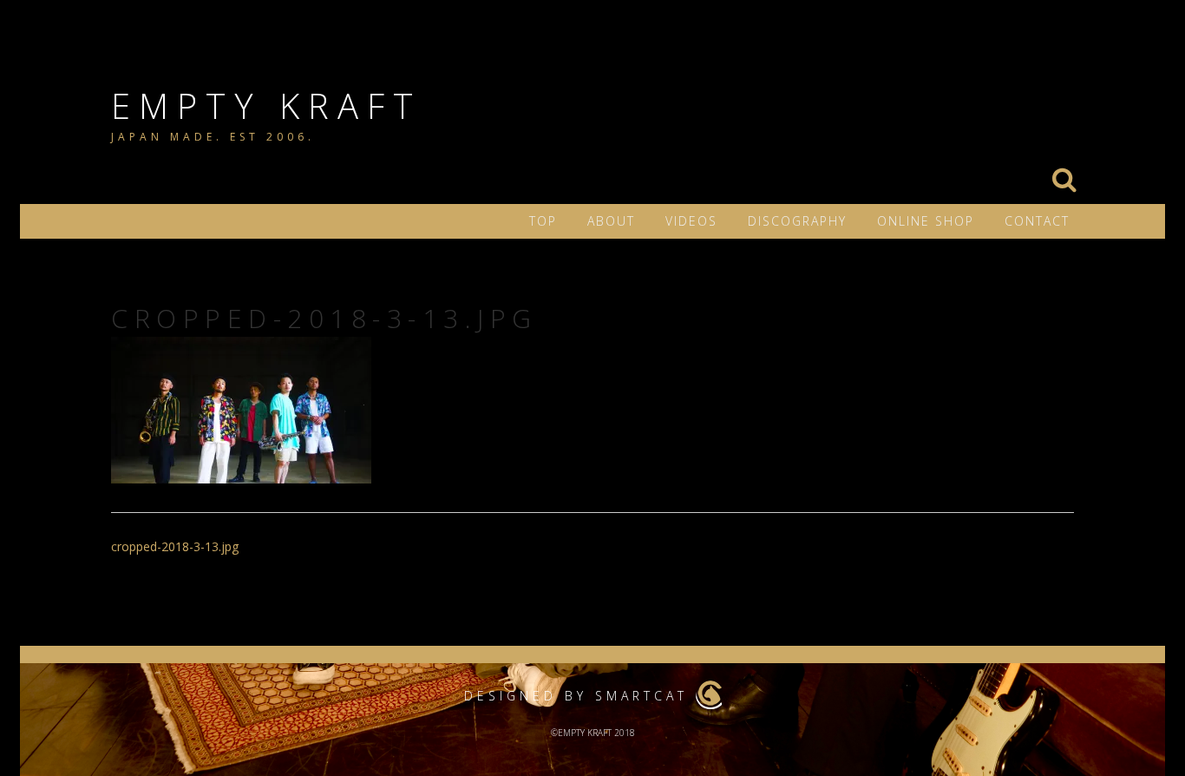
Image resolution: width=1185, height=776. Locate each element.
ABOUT (611, 221)
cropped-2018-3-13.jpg (175, 546)
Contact (1037, 221)
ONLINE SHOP (925, 221)
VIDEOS (691, 221)
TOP (543, 221)
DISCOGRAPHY (797, 221)
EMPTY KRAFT (266, 105)
